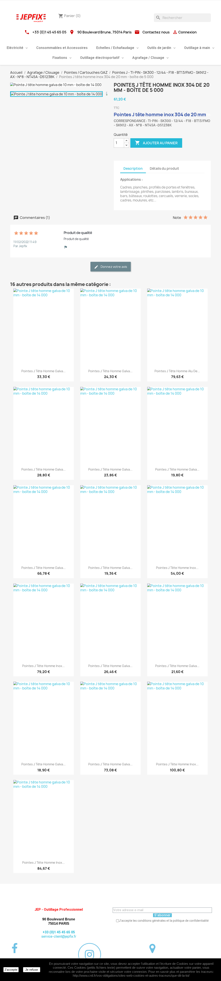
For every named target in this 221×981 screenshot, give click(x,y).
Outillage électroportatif (99, 58)
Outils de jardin (159, 48)
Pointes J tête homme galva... (43, 371)
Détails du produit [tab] (164, 168)
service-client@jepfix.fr (58, 936)
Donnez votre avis (113, 267)
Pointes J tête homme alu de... (177, 371)
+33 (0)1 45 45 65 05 (49, 32)
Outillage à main (197, 48)
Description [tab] (133, 168)
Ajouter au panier (156, 142)
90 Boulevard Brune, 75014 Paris (104, 32)
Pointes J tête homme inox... (177, 568)
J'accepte (11, 969)
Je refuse (31, 969)
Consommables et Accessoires (62, 48)
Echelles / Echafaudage (115, 48)
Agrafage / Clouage (148, 58)
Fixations (59, 58)
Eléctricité (15, 48)
